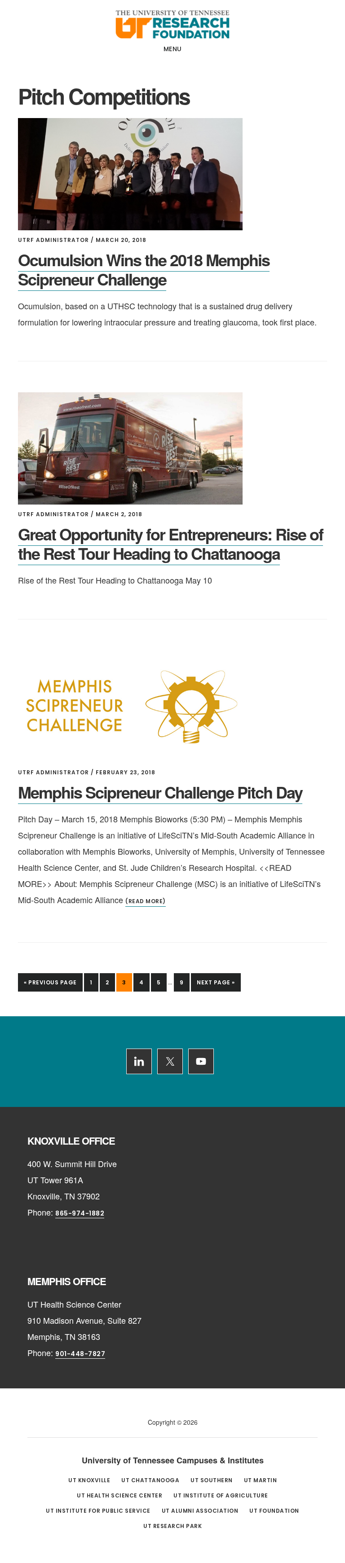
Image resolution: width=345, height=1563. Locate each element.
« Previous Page (50, 985)
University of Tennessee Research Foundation (172, 24)
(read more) (145, 901)
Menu (173, 48)
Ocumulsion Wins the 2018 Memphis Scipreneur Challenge (144, 269)
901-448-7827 (80, 1353)
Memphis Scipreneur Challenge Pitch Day (160, 791)
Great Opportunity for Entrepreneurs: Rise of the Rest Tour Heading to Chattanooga (170, 543)
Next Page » (215, 985)
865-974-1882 (79, 1213)
